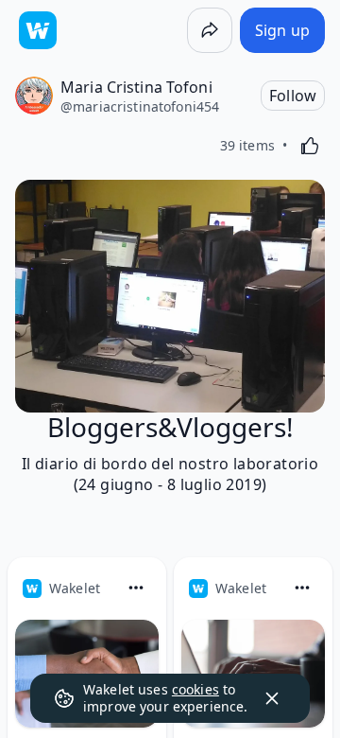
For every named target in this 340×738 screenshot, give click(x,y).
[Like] (310, 146)
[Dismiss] (272, 698)
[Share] (209, 30)
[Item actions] (136, 587)
